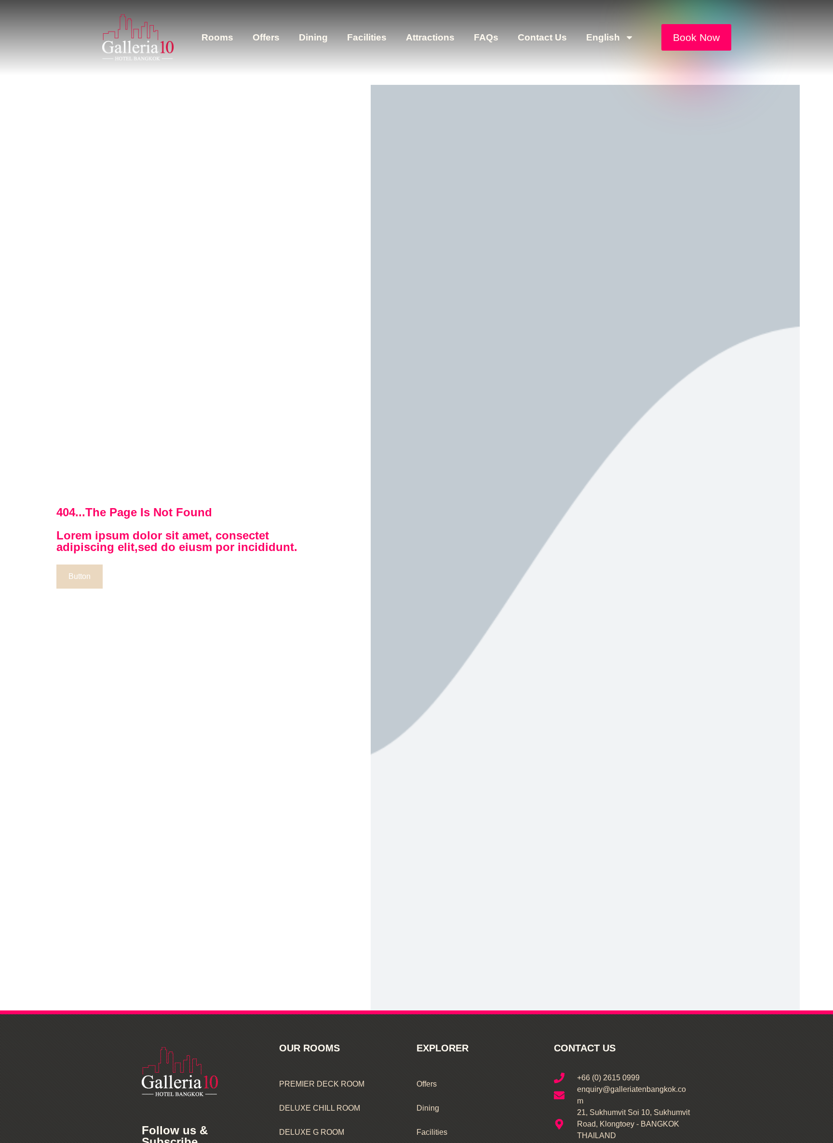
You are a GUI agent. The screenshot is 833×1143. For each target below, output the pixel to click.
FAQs (486, 37)
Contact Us (542, 37)
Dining (313, 37)
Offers (266, 37)
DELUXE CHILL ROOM (319, 1108)
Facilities (367, 37)
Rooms (217, 37)
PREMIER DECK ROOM (321, 1084)
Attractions (430, 37)
